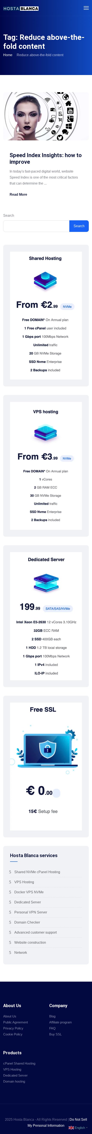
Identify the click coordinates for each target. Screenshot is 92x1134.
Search (8, 215)
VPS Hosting (24, 882)
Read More (18, 194)
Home (7, 55)
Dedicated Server (27, 902)
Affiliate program (60, 1022)
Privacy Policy (13, 1028)
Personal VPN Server (30, 912)
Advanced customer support (35, 932)
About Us (9, 1016)
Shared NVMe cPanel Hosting (37, 872)
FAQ (52, 1028)
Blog (52, 1016)
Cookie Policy (12, 1034)
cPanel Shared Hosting (19, 1063)
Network (20, 952)
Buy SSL (55, 1034)
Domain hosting (14, 1081)
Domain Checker (27, 922)
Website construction (30, 942)
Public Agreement (15, 1022)
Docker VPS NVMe (29, 892)
